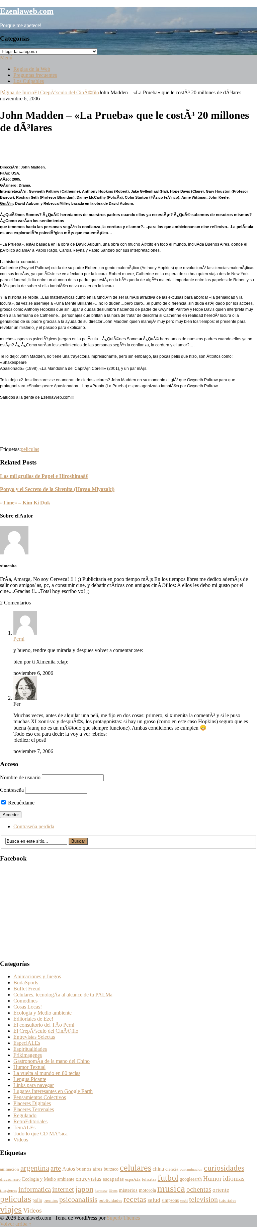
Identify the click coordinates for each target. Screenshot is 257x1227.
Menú (6, 57)
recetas (134, 1199)
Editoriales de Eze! (33, 1019)
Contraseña (12, 790)
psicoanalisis (78, 1199)
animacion (9, 1169)
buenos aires (89, 1169)
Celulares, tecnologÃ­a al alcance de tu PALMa (62, 994)
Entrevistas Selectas (34, 1037)
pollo (37, 1200)
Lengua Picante (29, 1079)
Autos (68, 1169)
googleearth (191, 1179)
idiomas (234, 1178)
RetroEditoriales (30, 1121)
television (203, 1199)
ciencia (171, 1169)
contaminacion (191, 1169)
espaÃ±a (133, 1179)
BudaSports (25, 982)
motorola (147, 1190)
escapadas (113, 1179)
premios (51, 1200)
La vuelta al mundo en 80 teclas (46, 1073)
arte (56, 1168)
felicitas (149, 1179)
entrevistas (88, 1178)
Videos (20, 1139)
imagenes (8, 1190)
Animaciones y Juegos (37, 976)
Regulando (24, 1115)
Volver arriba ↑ (15, 1224)
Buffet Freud (26, 988)
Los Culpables (28, 81)
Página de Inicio (17, 92)
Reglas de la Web (31, 69)
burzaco (111, 1169)
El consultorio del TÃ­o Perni (43, 1025)
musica (171, 1188)
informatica (34, 1189)
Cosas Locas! (27, 1007)
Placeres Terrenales (33, 1109)
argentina (34, 1168)
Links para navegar (33, 1085)
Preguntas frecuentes (35, 75)
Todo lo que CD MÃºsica (40, 1133)
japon (84, 1189)
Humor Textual (29, 1067)
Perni (18, 639)
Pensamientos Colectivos (39, 1097)
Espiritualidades (30, 1049)
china (158, 1169)
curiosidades (224, 1167)
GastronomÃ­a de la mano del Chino (51, 1061)
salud (154, 1200)
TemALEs (24, 1127)
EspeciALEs (26, 1043)
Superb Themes (123, 1218)
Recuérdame (20, 802)
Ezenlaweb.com (27, 11)
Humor (212, 1178)
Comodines (25, 1000)
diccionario (10, 1179)
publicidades (110, 1200)
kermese (101, 1190)
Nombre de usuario (20, 777)
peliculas (30, 449)
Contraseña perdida (33, 826)
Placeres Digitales (32, 1103)
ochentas (198, 1189)
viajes (11, 1209)
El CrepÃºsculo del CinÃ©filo (66, 92)
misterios (128, 1190)
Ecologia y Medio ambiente (42, 1013)
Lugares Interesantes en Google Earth (53, 1091)
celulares (135, 1168)
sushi (184, 1201)
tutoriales (227, 1200)
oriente (220, 1190)
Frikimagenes (27, 1055)
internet (63, 1189)
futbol (168, 1178)
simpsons (170, 1200)
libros (113, 1190)
